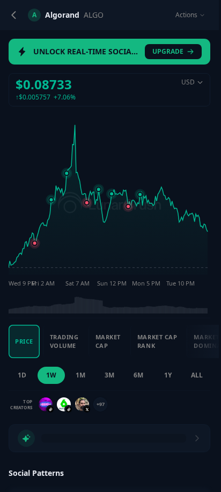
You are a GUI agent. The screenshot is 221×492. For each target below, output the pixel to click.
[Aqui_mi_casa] (82, 404)
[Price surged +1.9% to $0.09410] (98, 189)
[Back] (14, 15)
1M (80, 375)
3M (109, 375)
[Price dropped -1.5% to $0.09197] (87, 202)
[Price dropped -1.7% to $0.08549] (35, 243)
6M (138, 375)
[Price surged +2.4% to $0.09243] (51, 200)
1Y (168, 375)
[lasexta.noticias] (64, 404)
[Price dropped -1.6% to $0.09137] (128, 206)
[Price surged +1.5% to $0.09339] (111, 194)
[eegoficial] (46, 404)
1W (51, 375)
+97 (101, 404)
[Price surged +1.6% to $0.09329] (140, 194)
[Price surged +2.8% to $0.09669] (66, 173)
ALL (197, 375)
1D (22, 375)
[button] (109, 90)
